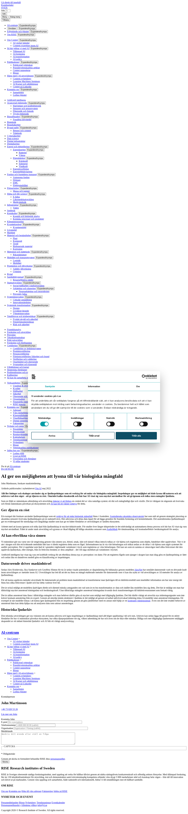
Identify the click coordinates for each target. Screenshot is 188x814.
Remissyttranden (20, 434)
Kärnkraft (23, 161)
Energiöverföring (21, 169)
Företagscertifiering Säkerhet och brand (31, 356)
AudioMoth (112, 529)
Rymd (10, 274)
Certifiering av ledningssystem (27, 348)
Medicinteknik (19, 202)
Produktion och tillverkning (19, 266)
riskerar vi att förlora (62, 501)
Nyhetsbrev (18, 442)
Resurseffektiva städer (23, 280)
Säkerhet (17, 393)
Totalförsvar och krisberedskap (21, 316)
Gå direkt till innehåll (11, 2)
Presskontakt (19, 431)
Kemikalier (12, 213)
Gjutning (17, 271)
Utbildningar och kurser (18, 367)
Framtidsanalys (14, 329)
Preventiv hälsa (20, 294)
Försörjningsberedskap (23, 322)
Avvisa (51, 435)
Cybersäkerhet (13, 136)
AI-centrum (12, 25)
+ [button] (19, 638)
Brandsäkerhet (13, 125)
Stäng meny (15, 17)
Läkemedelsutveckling (23, 199)
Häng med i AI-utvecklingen (20, 76)
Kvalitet (16, 388)
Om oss (4, 791)
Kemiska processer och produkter (28, 219)
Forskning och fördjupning (19, 343)
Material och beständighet (19, 235)
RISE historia (19, 404)
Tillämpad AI (19, 51)
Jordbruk (11, 210)
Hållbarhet (18, 391)
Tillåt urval (94, 435)
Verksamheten (13, 383)
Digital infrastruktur (16, 141)
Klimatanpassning (15, 221)
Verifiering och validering (25, 359)
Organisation (19, 399)
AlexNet (138, 569)
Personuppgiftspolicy (11, 805)
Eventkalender (58, 802)
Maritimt (11, 232)
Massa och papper (21, 191)
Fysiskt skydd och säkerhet (25, 319)
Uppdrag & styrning (22, 386)
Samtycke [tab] (50, 386)
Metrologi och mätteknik (18, 252)
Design (16, 308)
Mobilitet (17, 263)
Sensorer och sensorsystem (25, 108)
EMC (15, 182)
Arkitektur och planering (24, 288)
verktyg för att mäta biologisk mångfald (74, 516)
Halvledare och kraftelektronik (27, 106)
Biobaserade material (22, 246)
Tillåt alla (136, 435)
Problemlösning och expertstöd (21, 372)
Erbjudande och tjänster (18, 31)
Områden (12, 28)
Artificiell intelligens (16, 100)
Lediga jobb (18, 453)
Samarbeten (18, 92)
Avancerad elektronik (17, 103)
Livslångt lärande (21, 311)
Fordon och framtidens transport (22, 174)
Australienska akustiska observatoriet (127, 516)
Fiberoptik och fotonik (23, 111)
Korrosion (17, 249)
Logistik (17, 260)
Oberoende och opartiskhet (25, 396)
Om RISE (11, 34)
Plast (15, 238)
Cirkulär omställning (22, 300)
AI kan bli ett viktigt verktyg (64, 504)
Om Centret (12, 40)
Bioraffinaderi (13, 116)
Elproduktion (19, 158)
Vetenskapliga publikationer (26, 447)
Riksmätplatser (20, 254)
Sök (3, 10)
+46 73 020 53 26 (9, 709)
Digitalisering (13, 144)
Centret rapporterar (21, 70)
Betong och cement (22, 130)
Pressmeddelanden (9, 802)
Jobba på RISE (60, 791)
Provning (11, 335)
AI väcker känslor (21, 43)
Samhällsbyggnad (15, 277)
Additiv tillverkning (22, 269)
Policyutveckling (15, 340)
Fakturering (18, 423)
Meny (4, 17)
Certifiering (12, 345)
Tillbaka (5, 20)
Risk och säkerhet (21, 324)
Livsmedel (12, 230)
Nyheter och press (15, 426)
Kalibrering (12, 375)
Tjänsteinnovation (21, 313)
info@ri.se (42, 805)
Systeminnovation (15, 297)
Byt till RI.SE (7, 469)
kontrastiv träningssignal (139, 600)
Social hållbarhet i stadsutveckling (28, 285)
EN (5, 7)
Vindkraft (23, 166)
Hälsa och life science (17, 194)
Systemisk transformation (18, 305)
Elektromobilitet (20, 185)
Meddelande (7, 731)
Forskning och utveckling (19, 332)
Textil (15, 243)
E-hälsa (16, 197)
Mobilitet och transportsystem (20, 257)
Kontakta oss (13, 89)
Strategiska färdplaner (17, 369)
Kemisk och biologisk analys (26, 216)
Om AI (38, 488)
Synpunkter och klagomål (25, 364)
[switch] (77, 424)
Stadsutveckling (14, 282)
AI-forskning (19, 54)
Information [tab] (94, 386)
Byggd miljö (13, 127)
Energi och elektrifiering (18, 146)
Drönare (17, 180)
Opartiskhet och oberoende (25, 362)
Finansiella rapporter (22, 401)
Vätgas (22, 155)
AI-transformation (21, 56)
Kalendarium (19, 437)
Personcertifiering (21, 354)
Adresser (17, 410)
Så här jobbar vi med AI (18, 48)
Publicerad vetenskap (23, 65)
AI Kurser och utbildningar (25, 84)
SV (2, 7)
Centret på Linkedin (22, 86)
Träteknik (17, 133)
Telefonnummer (8, 725)
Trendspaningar (20, 439)
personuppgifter (57, 759)
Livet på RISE (19, 456)
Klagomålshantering (22, 415)
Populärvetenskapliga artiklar (26, 67)
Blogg (16, 73)
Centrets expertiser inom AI (25, 45)
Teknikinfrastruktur (16, 337)
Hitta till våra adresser (31, 791)
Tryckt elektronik (21, 114)
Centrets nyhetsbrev (22, 78)
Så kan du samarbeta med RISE (21, 377)
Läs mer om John (9, 714)
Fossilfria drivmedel (22, 119)
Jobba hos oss (13, 450)
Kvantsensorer (19, 227)
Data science (13, 138)
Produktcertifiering (21, 351)
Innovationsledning (22, 302)
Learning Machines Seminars (26, 81)
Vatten (16, 208)
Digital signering (20, 420)
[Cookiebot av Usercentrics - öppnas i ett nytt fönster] (144, 377)
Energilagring (19, 149)
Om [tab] (138, 386)
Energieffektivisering (22, 171)
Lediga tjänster (20, 95)
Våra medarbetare (21, 412)
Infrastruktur (13, 205)
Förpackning (13, 188)
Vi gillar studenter (21, 461)
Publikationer (13, 62)
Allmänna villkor (29, 805)
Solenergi (23, 163)
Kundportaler (7, 5)
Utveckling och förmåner (24, 458)
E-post (4, 722)
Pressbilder (18, 429)
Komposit (17, 241)
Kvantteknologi (14, 224)
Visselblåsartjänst (21, 418)
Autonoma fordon (21, 177)
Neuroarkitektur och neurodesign (34, 291)
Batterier (23, 152)
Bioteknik (11, 122)
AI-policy (17, 59)
